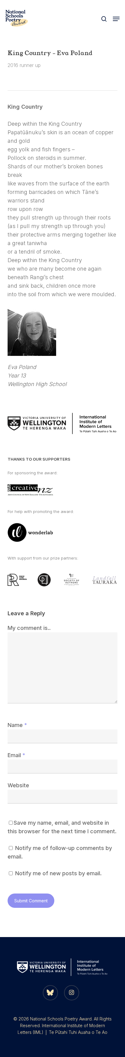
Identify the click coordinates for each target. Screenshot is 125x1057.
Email (16, 755)
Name (17, 725)
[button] (116, 19)
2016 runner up (24, 65)
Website (18, 785)
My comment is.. (29, 628)
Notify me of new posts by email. (58, 873)
